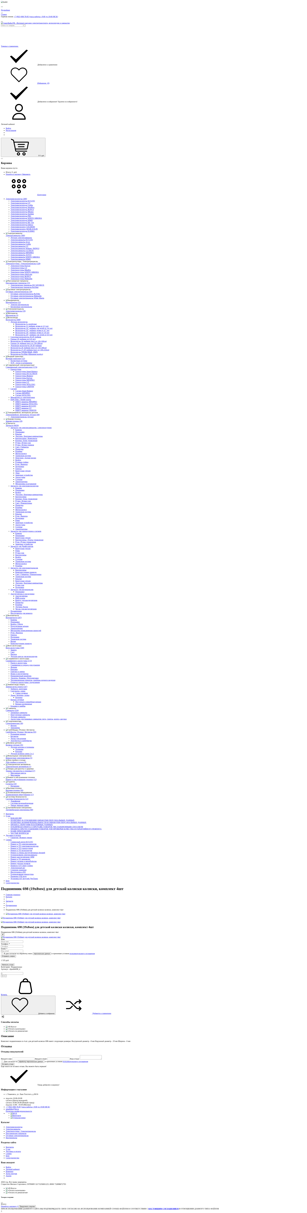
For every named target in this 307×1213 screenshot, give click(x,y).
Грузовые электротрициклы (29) (19, 292)
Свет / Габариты (22, 447)
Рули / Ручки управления (25, 542)
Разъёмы (18, 451)
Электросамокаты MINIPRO (22, 253)
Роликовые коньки (18, 734)
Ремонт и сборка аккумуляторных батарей (28, 853)
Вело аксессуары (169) (15, 648)
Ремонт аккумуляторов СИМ (22, 857)
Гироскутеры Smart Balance (26, 371)
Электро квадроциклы (20, 305)
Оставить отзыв (7, 1064)
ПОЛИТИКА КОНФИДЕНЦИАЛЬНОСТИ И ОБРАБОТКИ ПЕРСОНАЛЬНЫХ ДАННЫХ (48, 822)
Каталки (18, 751)
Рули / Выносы (21, 464)
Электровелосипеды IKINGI (22, 210)
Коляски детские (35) (14, 745)
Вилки (13, 641)
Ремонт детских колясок (20, 863)
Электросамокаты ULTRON (22, 251)
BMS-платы (20, 598)
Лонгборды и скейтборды (21, 741)
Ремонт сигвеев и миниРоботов (24, 861)
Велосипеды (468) (13, 320)
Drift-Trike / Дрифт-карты (21, 400)
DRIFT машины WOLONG (26, 404)
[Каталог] (2, 21)
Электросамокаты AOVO (21, 255)
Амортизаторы (21, 482)
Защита (14, 650)
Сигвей (14, 389)
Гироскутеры (16, 369)
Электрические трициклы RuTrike (24, 287)
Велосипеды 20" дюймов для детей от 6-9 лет (34, 335)
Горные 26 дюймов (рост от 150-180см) (27, 343)
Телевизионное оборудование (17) (20, 795)
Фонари (14, 667)
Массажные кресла (18, 773)
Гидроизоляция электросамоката (24, 855)
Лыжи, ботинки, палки (20, 695)
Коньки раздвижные (23, 704)
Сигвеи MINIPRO (22, 393)
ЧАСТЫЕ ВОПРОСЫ (20, 833)
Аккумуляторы (21, 596)
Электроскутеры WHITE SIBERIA (25, 272)
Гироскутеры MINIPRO (25, 380)
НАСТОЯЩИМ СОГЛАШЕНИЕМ (163, 1209)
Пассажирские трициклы (16, 1133)
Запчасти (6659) (12, 425)
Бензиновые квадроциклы (21, 307)
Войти (8, 128)
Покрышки (19, 432)
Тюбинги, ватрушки (19, 689)
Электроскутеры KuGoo (20, 266)
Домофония (15, 801)
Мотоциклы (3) (12, 315)
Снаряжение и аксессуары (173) (19, 661)
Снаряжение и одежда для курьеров (25, 665)
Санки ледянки (21, 693)
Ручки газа (19, 553)
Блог (8, 881)
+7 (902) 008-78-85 (21, 17)
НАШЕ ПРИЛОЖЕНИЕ (21, 831)
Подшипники (16, 611)
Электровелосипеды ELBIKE (23, 231)
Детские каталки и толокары (22, 747)
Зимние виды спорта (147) (16, 687)
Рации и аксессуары (19, 663)
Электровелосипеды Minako (22, 212)
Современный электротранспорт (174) (21, 367)
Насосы (14, 654)
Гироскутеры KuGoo (23, 378)
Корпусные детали (23, 471)
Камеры (18, 430)
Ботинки (18, 697)
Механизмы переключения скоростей (26, 631)
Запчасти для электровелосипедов (24, 486)
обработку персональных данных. (31, 1061)
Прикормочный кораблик (21, 676)
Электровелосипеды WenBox (22, 207)
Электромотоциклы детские (22, 417)
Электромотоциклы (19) (16, 311)
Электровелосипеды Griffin (22, 205)
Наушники (15, 786)
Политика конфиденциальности (19, 1111)
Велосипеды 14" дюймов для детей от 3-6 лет (34, 328)
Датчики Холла (21, 607)
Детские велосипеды (19, 322)
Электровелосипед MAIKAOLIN (24, 229)
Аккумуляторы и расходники (22, 594)
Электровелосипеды (14, 1127)
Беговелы (14, 736)
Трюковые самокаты (19, 713)
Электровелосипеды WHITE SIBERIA (26, 218)
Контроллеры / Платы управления (29, 540)
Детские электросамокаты (21, 238)
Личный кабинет (13, 1169)
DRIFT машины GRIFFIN (25, 410)
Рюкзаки (14, 669)
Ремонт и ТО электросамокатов (23, 844)
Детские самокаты (18, 717)
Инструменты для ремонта (21, 613)
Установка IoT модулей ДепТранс (24, 879)
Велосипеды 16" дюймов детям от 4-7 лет (32, 330)
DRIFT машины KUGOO (25, 406)
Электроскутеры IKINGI (21, 276)
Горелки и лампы (18, 672)
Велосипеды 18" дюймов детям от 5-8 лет (32, 333)
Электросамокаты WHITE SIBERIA (25, 257)
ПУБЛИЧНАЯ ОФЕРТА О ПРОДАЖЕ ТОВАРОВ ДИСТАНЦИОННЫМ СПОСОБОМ (47, 827)
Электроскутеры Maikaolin (21, 279)
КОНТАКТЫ (7, 19)
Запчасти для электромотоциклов (24, 568)
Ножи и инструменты (19, 674)
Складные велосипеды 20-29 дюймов (26, 337)
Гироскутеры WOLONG (25, 384)
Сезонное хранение (19, 870)
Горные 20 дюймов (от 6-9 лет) (23, 339)
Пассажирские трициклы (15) (18, 283)
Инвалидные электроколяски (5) (19, 758)
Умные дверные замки (20, 805)
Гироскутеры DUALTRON (26, 374)
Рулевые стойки (21, 462)
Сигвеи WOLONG (23, 395)
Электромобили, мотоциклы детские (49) (23, 415)
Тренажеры (15, 728)
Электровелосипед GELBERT (23, 227)
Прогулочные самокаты (20, 715)
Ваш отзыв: (74, 1059)
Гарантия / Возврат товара (21, 838)
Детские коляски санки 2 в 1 (22, 754)
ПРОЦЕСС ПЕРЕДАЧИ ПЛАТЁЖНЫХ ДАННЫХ (32, 825)
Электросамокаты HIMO (21, 259)
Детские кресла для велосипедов (24, 656)
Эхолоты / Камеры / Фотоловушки (25, 678)
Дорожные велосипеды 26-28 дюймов (26, 346)
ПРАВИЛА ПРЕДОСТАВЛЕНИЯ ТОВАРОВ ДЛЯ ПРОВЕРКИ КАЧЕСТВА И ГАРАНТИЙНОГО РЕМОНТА (56, 829)
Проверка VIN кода (19, 876)
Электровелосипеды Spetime (22, 214)
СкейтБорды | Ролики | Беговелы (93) (21, 732)
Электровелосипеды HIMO (22, 220)
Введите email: (41, 1059)
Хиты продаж (11, 1174)
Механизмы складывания (25, 484)
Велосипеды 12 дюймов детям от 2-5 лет (32, 326)
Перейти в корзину (14, 174)
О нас (8, 816)
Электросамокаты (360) (15, 235)
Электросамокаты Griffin (21, 244)
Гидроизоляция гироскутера (22, 874)
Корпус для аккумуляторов (26, 600)
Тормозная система (23, 456)
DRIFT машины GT (23, 408)
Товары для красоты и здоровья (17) (20, 771)
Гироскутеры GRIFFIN (24, 387)
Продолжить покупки (27, 1206)
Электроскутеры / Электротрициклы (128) (23, 264)
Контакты (10, 814)
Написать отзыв (7, 965)
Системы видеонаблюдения (22, 803)
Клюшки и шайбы (18, 706)
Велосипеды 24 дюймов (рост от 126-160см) (29, 341)
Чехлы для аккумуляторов (26, 609)
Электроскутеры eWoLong (21, 274)
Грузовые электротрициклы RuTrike (25, 294)
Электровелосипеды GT (20, 203)
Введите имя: (6, 1059)
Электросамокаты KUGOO (22, 240)
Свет (13, 652)
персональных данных (42, 954)
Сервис (9, 840)
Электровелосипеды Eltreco (22, 225)
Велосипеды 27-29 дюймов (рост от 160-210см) (30, 350)
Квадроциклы (11, 1138)
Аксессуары (20, 477)
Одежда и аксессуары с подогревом (25, 682)
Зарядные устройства (24, 475)
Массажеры (15, 775)
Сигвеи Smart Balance (24, 391)
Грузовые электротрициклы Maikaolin (26, 296)
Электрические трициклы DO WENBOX (27, 285)
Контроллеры (20, 497)
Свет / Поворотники (23, 503)
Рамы (17, 520)
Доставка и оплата (13, 835)
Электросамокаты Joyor (20, 242)
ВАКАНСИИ (16, 818)
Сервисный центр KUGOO (22, 842)
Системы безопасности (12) (17, 799)
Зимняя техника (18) (14, 421)
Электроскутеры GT (19, 268)
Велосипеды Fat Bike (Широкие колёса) (27, 354)
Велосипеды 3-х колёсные (26, 324)
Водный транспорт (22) (15, 359)
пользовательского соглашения (82, 954)
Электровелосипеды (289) (16, 199)
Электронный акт (18, 868)
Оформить (26, 174)
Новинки (9, 1171)
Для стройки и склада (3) (16, 762)
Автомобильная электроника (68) (19, 810)
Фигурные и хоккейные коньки (28, 702)
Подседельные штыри (20, 626)
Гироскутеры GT (22, 382)
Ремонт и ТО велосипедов (21, 850)
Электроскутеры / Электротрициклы (21, 1131)
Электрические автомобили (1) (18, 767)
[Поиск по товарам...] (25, 25)
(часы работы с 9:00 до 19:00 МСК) (43, 17)
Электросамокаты (13, 1129)
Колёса (18, 460)
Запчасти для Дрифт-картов (22, 546)
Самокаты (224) (12, 710)
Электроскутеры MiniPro (21, 270)
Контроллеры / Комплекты (26, 438)
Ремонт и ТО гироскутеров (22, 848)
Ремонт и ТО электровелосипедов (24, 846)
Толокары (19, 749)
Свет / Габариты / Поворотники (28, 574)
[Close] (2, 1202)
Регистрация (11, 130)
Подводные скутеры (19, 361)
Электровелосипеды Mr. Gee (22, 223)
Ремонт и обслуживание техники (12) (21, 779)
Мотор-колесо (21, 454)
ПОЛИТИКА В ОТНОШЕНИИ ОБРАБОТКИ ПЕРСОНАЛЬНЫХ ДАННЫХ (42, 820)
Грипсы (18, 469)
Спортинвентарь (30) (14, 723)
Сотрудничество (12, 883)
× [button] (1, 1211)
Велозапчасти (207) (14, 618)
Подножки (19, 466)
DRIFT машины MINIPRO (26, 402)
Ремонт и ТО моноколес (20, 859)
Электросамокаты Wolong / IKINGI (25, 248)
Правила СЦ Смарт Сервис (22, 866)
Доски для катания (18, 738)
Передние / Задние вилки (25, 458)
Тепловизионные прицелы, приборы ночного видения (33, 680)
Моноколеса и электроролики (23, 397)
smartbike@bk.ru (12, 1109)
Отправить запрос (8, 956)
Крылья (18, 434)
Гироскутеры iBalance (24, 376)
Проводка (19, 449)
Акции (8, 1176)
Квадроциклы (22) (13, 302)
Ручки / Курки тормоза (24, 445)
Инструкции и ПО (18, 872)
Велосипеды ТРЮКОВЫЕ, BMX (24, 352)
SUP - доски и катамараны (21, 363)
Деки (17, 473)
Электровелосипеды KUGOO (23, 201)
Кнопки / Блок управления (26, 441)
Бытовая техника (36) (14, 790)
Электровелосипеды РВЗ (21, 216)
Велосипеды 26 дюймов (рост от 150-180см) (29, 348)
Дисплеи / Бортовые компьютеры (29, 436)
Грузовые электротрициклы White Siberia (27, 298)
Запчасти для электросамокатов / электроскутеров (31, 428)
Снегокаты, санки (18, 691)
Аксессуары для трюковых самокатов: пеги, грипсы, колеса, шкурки (39, 719)
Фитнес (14, 726)
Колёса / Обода (17, 624)
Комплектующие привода (25, 572)
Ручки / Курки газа (23, 443)
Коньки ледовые (17, 700)
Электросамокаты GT (19, 246)
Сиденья (18, 479)
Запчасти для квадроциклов (22, 590)
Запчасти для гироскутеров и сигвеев (26, 531)
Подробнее (5, 10)
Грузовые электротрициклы (17, 1136)
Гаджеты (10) (11, 784)
